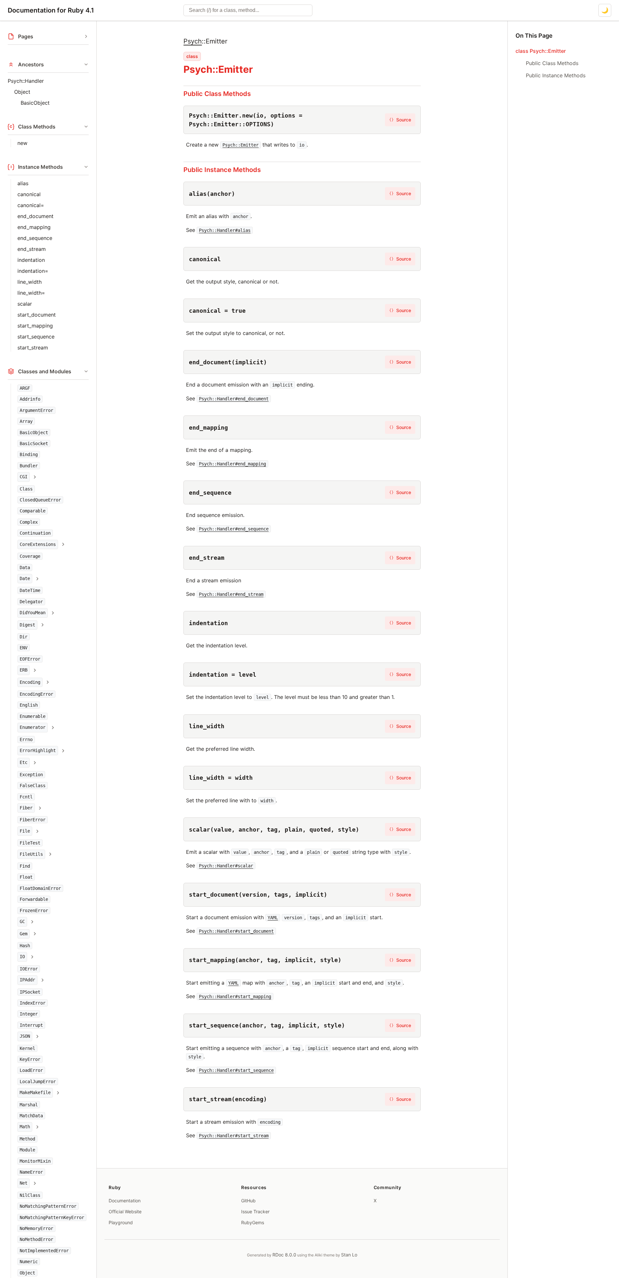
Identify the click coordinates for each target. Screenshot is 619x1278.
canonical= (30, 205)
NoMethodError (36, 1239)
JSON (25, 1036)
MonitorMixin (35, 1161)
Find (25, 866)
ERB (23, 669)
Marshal (29, 1104)
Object (22, 92)
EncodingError (36, 694)
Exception (31, 774)
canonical (29, 194)
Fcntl (26, 796)
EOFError (30, 659)
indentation (31, 260)
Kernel (27, 1048)
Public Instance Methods (222, 170)
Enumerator (32, 727)
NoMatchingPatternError (48, 1206)
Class (26, 488)
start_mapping (35, 325)
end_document (35, 216)
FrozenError (34, 910)
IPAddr (27, 979)
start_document (36, 314)
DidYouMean (32, 612)
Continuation (35, 533)
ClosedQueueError (40, 499)
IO (22, 956)
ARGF (25, 388)
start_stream (32, 347)
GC (22, 921)
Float (26, 877)
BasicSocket (34, 443)
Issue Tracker (255, 1211)
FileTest (30, 842)
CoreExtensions (38, 544)
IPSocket (30, 992)
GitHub (248, 1200)
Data (25, 567)
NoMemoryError (36, 1228)
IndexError (32, 1003)
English (29, 705)
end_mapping (34, 227)
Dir (23, 636)
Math (25, 1126)
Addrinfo (30, 399)
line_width (29, 282)
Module (27, 1149)
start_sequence (35, 336)
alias (22, 183)
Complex (29, 522)
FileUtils (31, 854)
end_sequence (34, 238)
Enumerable (32, 716)
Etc (23, 762)
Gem (23, 933)
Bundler (29, 465)
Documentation (125, 1200)
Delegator (31, 601)
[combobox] (247, 10)
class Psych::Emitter (541, 51)
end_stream (31, 249)
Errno (26, 739)
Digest (27, 624)
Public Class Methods (217, 94)
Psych (192, 41)
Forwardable (34, 899)
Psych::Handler (26, 81)
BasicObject (35, 103)
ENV (23, 647)
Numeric (29, 1261)
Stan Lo (349, 1254)
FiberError (32, 819)
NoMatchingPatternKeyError (52, 1217)
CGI (23, 476)
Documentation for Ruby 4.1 (51, 10)
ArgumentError (36, 410)
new (22, 143)
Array (26, 421)
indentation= (32, 271)
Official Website (125, 1211)
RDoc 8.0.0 (284, 1254)
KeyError (30, 1059)
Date (25, 578)
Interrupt (31, 1025)
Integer (29, 1013)
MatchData (31, 1115)
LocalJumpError (38, 1081)
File (25, 831)
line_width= (31, 293)
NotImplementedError (44, 1250)
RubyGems (252, 1222)
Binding (29, 454)
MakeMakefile (35, 1092)
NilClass (30, 1195)
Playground (121, 1222)
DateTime (30, 590)
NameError (31, 1172)
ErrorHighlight (38, 750)
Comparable (32, 510)
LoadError (31, 1070)
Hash (25, 945)
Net (23, 1183)
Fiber (26, 807)
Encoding (30, 682)
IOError (29, 968)
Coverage (30, 556)
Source (400, 119)
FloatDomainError (40, 888)
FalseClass (32, 785)
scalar (24, 303)
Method (27, 1138)
